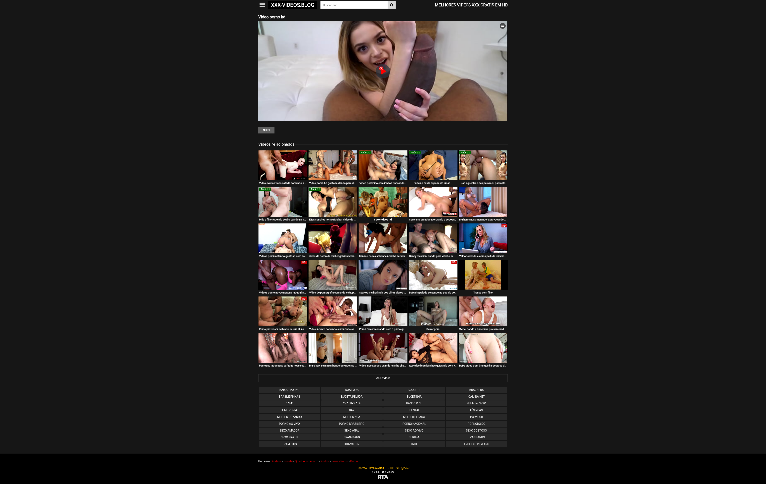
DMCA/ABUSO (378, 468)
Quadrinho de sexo (306, 461)
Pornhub (476, 417)
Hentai (414, 410)
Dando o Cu (414, 403)
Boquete (414, 389)
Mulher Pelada (414, 417)
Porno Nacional (414, 423)
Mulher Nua (351, 417)
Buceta (288, 461)
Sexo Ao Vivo (414, 430)
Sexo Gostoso (476, 430)
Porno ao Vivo (289, 423)
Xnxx (414, 444)
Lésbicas (476, 410)
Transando (476, 437)
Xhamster (351, 444)
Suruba (414, 437)
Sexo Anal (351, 430)
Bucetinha (414, 396)
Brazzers (476, 389)
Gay (351, 410)
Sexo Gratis (289, 437)
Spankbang (352, 437)
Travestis (289, 444)
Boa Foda (352, 389)
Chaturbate (352, 403)
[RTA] (383, 477)
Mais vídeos (383, 378)
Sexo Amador (289, 430)
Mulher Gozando (289, 417)
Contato (362, 468)
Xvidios (325, 461)
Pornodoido (476, 423)
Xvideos (276, 461)
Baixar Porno (289, 389)
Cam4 (289, 403)
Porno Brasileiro (351, 423)
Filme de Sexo (476, 403)
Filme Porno (289, 410)
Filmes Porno (340, 461)
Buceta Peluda (352, 396)
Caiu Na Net (476, 396)
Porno (354, 461)
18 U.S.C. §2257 (400, 468)
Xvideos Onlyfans (476, 444)
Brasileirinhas (289, 396)
